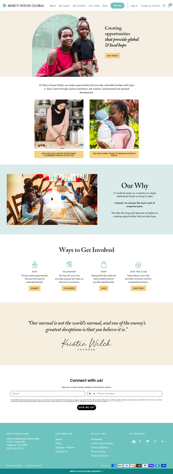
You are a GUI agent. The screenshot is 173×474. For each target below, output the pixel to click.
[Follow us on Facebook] (133, 441)
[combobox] (91, 393)
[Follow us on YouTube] (147, 441)
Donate (117, 5)
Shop (104, 5)
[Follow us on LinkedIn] (162, 441)
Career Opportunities (102, 443)
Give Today (112, 55)
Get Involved (79, 5)
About (53, 5)
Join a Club (93, 5)
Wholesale (96, 439)
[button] (86, 471)
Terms (121, 401)
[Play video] (52, 199)
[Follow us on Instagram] (140, 441)
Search (59, 439)
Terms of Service (99, 455)
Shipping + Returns (65, 447)
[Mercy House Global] (23, 5)
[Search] (164, 5)
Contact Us (61, 451)
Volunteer (69, 288)
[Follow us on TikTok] (155, 441)
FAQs (58, 443)
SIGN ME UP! (86, 407)
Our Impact (64, 5)
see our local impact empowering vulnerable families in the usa (59, 154)
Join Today (138, 288)
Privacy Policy (113, 401)
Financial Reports (100, 447)
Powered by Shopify (33, 465)
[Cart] (169, 5)
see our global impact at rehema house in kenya (114, 154)
